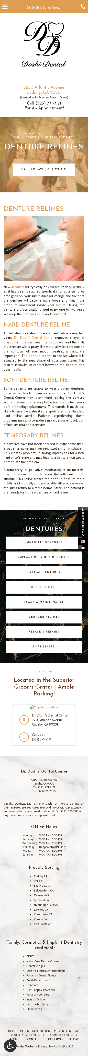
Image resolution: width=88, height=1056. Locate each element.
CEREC (30, 956)
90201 (56, 93)
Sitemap (72, 1039)
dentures (17, 287)
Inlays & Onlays (35, 999)
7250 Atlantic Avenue (44, 87)
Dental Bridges (35, 966)
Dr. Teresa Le (64, 803)
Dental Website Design (31, 1046)
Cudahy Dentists (14, 803)
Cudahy (33, 93)
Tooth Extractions (37, 980)
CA (46, 93)
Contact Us (35, 1039)
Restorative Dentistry (27, 1035)
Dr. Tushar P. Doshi (40, 803)
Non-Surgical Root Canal (41, 990)
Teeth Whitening (37, 1004)
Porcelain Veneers (37, 994)
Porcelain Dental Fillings (41, 975)
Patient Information (35, 1031)
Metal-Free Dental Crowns (42, 961)
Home (12, 1031)
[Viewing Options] (10, 1045)
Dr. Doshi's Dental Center (34, 338)
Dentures (32, 985)
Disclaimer (55, 1039)
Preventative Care (67, 1031)
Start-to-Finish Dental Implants (45, 971)
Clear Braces (34, 1009)
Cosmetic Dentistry (62, 1035)
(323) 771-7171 (48, 103)
